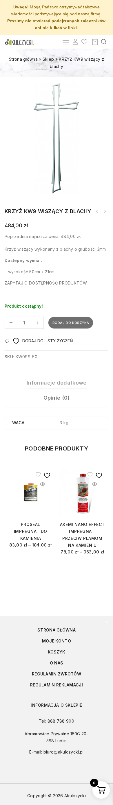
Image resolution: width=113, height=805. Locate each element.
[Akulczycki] (19, 41)
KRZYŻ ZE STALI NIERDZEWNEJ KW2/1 (97, 211)
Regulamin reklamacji (56, 684)
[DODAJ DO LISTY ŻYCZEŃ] (42, 474)
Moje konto (56, 640)
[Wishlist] (84, 41)
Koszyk (56, 651)
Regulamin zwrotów (56, 673)
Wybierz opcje (30, 559)
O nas (56, 662)
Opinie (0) (56, 398)
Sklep (48, 59)
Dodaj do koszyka (70, 323)
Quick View (42, 484)
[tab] (56, 383)
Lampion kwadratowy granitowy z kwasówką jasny (104, 211)
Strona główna (23, 59)
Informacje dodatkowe (57, 383)
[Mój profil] (75, 41)
